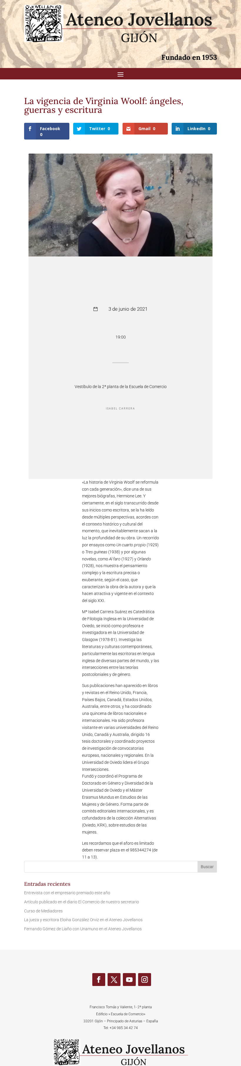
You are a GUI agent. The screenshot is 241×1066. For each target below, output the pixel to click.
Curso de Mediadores (43, 911)
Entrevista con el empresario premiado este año (67, 892)
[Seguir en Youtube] (129, 979)
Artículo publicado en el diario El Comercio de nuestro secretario (81, 902)
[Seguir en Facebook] (98, 979)
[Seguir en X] (114, 979)
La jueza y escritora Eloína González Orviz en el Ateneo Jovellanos (83, 919)
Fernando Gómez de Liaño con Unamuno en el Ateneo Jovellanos (83, 928)
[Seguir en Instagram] (144, 979)
